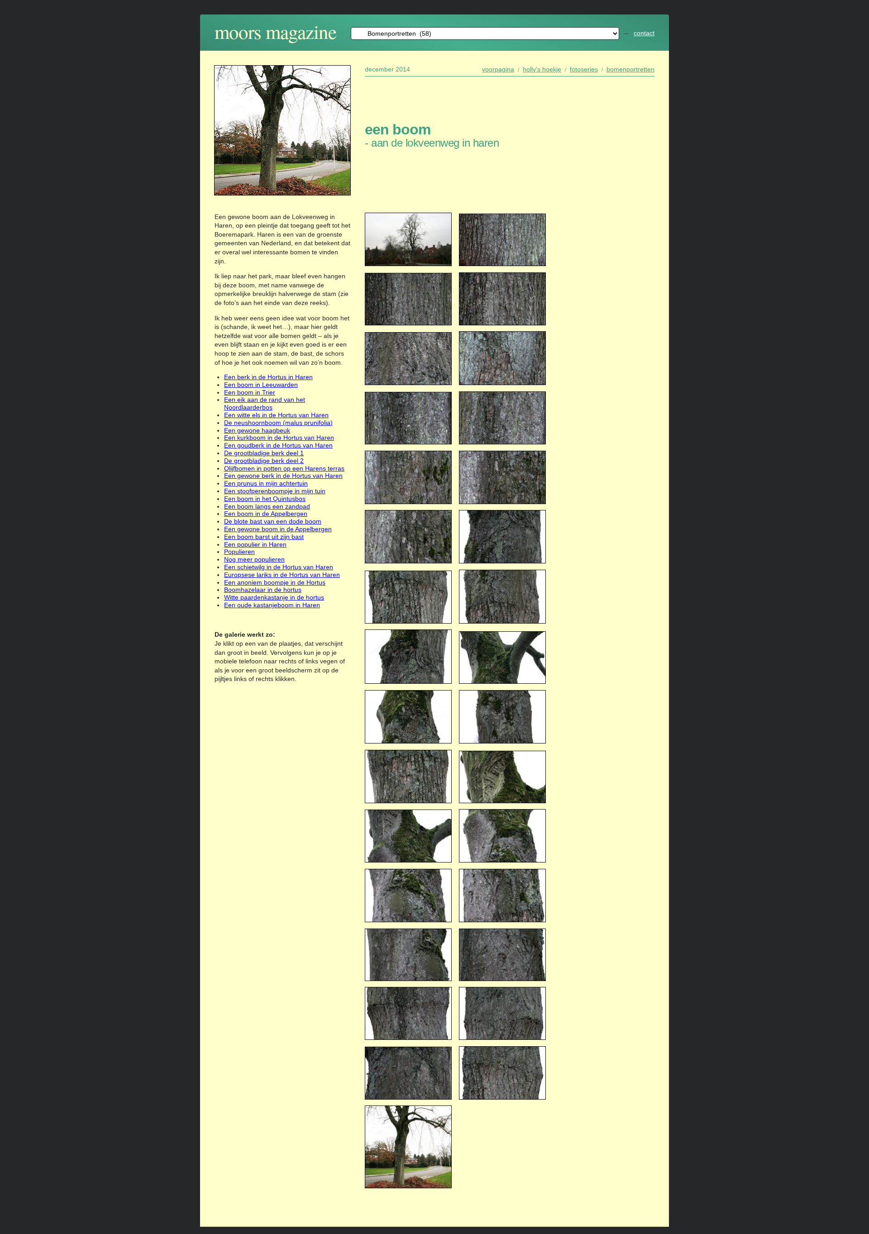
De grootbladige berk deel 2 (264, 460)
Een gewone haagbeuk (257, 430)
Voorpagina (498, 69)
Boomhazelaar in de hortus (262, 589)
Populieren (239, 551)
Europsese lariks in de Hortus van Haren (282, 574)
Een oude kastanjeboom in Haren (272, 605)
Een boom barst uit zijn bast (264, 536)
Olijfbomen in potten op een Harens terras (284, 468)
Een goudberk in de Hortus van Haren (278, 445)
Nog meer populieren (254, 559)
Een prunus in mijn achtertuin (266, 483)
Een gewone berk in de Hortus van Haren (283, 475)
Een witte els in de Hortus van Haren (276, 415)
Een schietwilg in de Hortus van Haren (278, 567)
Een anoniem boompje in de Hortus (274, 582)
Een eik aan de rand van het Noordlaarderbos (264, 403)
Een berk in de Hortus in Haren (268, 377)
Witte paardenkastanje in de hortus (274, 597)
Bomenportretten (630, 69)
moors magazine (275, 31)
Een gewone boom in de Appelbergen (278, 529)
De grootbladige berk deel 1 (264, 453)
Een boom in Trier (249, 392)
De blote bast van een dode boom (272, 521)
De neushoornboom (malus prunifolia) (278, 422)
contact (644, 33)
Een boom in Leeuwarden (261, 384)
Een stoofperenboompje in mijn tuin (274, 491)
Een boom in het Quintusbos (265, 498)
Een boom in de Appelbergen (265, 513)
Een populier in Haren (255, 544)
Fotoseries (584, 69)
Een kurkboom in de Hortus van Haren (279, 437)
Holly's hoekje (542, 69)
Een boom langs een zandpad (267, 506)
